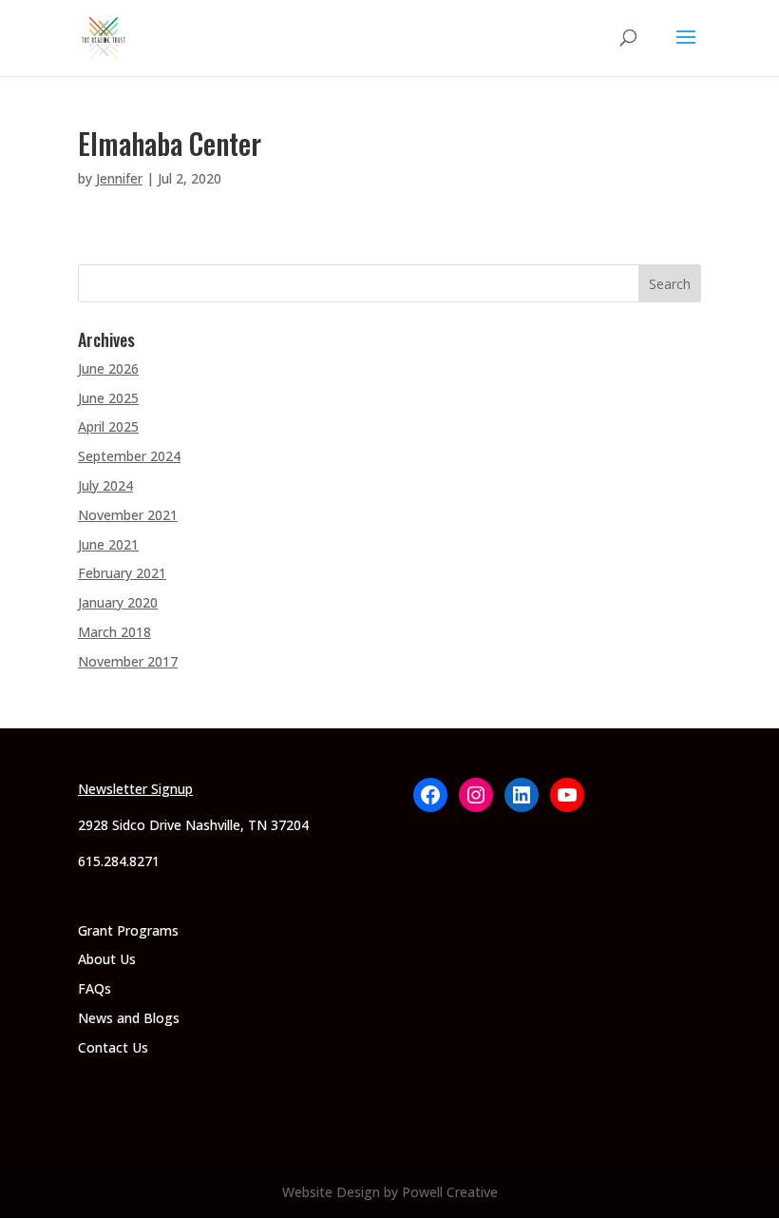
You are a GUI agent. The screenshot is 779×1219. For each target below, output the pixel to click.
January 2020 (118, 602)
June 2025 (108, 398)
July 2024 (105, 485)
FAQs (94, 988)
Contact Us (113, 1047)
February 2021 (122, 573)
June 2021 (108, 544)
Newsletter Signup (135, 789)
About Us (107, 959)
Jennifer (119, 178)
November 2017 (128, 661)
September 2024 (129, 456)
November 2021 (128, 515)
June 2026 (108, 368)
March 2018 (114, 632)
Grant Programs (128, 930)
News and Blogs (129, 1018)
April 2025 (108, 426)
